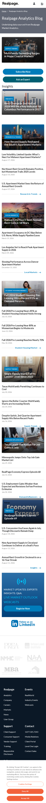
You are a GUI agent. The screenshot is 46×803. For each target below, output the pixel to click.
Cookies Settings (25, 784)
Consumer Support (11, 736)
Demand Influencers (28, 497)
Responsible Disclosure (9, 752)
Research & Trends (28, 194)
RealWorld (29, 695)
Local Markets (30, 272)
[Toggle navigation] (41, 4)
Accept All (25, 798)
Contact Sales (30, 751)
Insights (7, 86)
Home (4, 11)
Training (7, 746)
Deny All (25, 791)
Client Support (10, 732)
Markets (7, 709)
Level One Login (31, 746)
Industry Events (31, 700)
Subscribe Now (23, 71)
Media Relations (32, 736)
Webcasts (29, 705)
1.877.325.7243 (31, 732)
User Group (8, 719)
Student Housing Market (26, 348)
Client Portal (30, 741)
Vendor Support (10, 741)
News (6, 714)
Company (8, 700)
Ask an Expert (23, 79)
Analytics (8, 695)
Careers (7, 705)
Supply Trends (30, 426)
